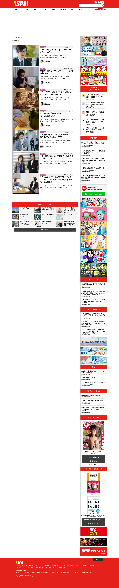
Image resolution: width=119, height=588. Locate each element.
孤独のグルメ (55, 572)
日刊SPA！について (33, 565)
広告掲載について (20, 565)
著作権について (21, 567)
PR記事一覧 (55, 565)
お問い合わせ (51, 567)
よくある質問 (61, 567)
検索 (102, 5)
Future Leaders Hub (86, 572)
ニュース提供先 (45, 565)
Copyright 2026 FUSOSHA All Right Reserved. (27, 576)
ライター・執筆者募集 (67, 565)
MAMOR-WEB (65, 572)
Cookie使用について (95, 565)
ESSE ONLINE (36, 572)
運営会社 (30, 567)
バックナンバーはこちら (93, 464)
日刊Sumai (46, 572)
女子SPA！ (19, 572)
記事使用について (40, 567)
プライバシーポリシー (81, 565)
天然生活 (27, 572)
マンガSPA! (75, 572)
